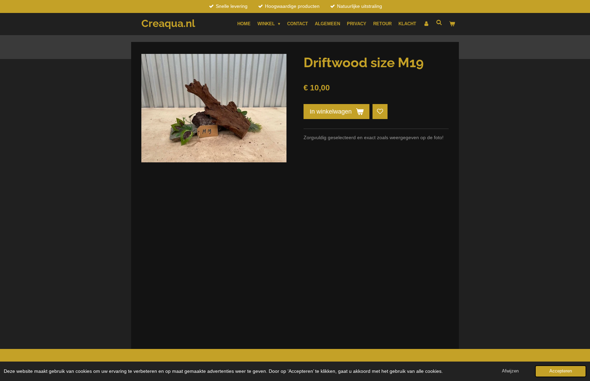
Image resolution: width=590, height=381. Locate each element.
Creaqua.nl (168, 23)
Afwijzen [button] (510, 371)
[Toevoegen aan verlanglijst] (380, 111)
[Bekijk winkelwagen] (452, 23)
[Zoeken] (439, 22)
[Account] (426, 23)
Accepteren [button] (560, 371)
